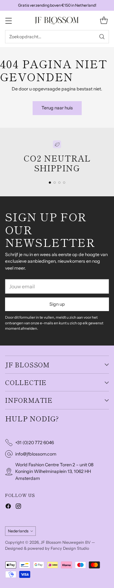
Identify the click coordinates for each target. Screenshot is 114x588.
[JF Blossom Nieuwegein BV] (57, 20)
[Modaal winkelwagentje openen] (103, 20)
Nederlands (18, 531)
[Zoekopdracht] (102, 36)
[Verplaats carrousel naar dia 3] (59, 182)
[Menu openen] (8, 20)
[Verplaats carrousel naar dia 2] (55, 182)
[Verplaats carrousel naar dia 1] (50, 182)
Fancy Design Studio (70, 548)
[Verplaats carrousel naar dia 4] (64, 182)
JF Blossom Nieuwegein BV (66, 542)
